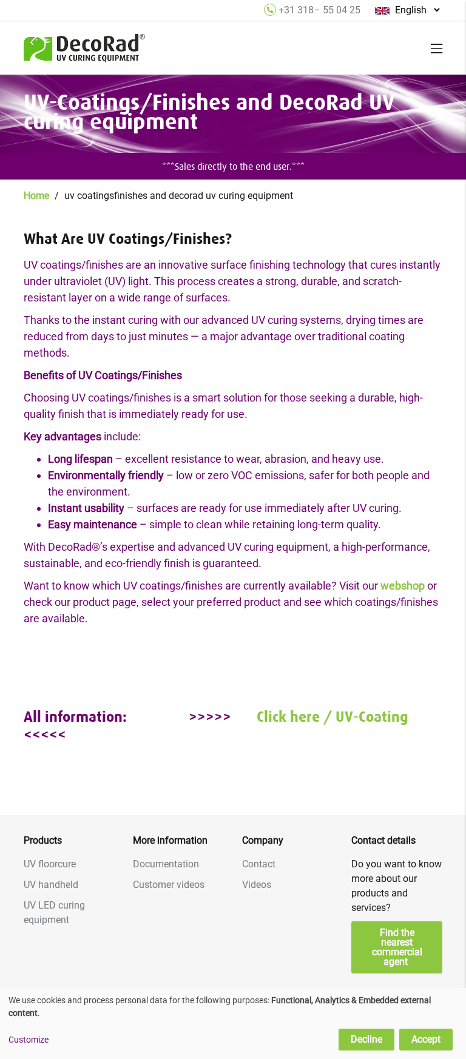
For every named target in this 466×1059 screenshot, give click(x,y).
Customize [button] (28, 1039)
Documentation (166, 864)
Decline (366, 1039)
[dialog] (233, 1023)
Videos (256, 884)
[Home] (84, 55)
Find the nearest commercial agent (397, 947)
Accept (426, 1039)
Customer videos (168, 884)
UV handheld (51, 884)
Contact (258, 864)
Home (36, 195)
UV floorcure (50, 864)
